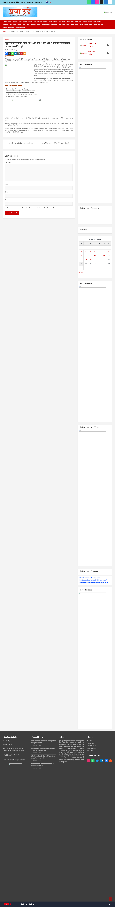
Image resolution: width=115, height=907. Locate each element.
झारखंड (63, 21)
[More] (24, 53)
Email (6, 192)
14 (99, 256)
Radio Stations (91, 748)
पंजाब (72, 21)
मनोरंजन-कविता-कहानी (20, 27)
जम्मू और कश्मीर (78, 21)
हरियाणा (50, 21)
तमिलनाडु (19, 24)
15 (104, 256)
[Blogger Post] (18, 53)
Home (23, 2)
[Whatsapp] (12, 53)
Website (7, 200)
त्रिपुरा (68, 24)
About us (30, 2)
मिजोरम (72, 24)
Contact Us (90, 743)
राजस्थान (45, 21)
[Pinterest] (21, 53)
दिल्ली (35, 21)
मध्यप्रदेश (30, 21)
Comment (8, 162)
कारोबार (95, 24)
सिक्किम (76, 24)
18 (86, 260)
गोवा (11, 24)
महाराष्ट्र (90, 21)
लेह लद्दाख (85, 21)
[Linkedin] (15, 53)
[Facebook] (6, 53)
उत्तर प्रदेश (39, 21)
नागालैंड (86, 24)
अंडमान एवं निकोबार (45, 24)
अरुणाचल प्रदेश (54, 24)
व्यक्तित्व (5, 27)
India (91, 46)
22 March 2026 (9, 50)
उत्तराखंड (25, 21)
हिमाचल (68, 21)
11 (86, 256)
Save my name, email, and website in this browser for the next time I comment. (30, 208)
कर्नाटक (99, 21)
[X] (9, 53)
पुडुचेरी (24, 24)
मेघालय (90, 24)
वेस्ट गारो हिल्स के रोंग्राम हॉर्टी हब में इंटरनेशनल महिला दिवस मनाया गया (56, 144)
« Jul (81, 273)
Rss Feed (90, 750)
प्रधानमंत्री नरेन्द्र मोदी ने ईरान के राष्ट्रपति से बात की (20, 143)
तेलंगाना (38, 24)
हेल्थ (102, 24)
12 (90, 256)
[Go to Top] (110, 899)
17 (81, 260)
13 (95, 256)
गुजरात (94, 21)
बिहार (60, 21)
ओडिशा (14, 24)
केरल (28, 24)
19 (90, 260)
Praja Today (17, 50)
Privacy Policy (91, 746)
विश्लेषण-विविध (11, 27)
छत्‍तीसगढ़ (55, 21)
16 (109, 256)
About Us (90, 741)
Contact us (38, 2)
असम (60, 24)
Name (6, 184)
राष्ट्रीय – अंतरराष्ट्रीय (12, 21)
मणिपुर (64, 24)
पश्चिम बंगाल (6, 24)
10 (81, 256)
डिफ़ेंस (20, 21)
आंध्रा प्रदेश (33, 24)
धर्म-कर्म (81, 24)
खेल (99, 24)
